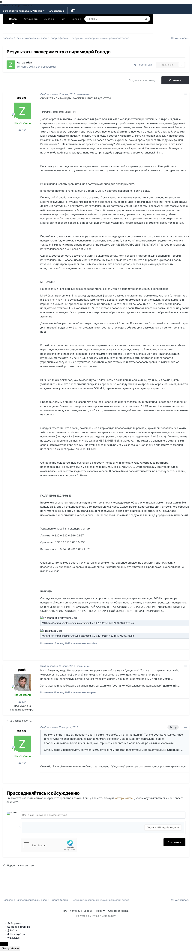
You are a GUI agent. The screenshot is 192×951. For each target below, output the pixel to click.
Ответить (175, 80)
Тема (99, 910)
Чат (63, 18)
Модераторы (66, 28)
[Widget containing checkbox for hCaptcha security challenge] (49, 845)
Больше (76, 18)
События (28, 28)
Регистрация (56, 10)
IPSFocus (86, 910)
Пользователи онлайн (94, 28)
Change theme (10, 948)
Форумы (11, 28)
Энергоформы (47, 66)
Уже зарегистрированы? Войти (23, 10)
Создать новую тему (142, 80)
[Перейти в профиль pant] (22, 682)
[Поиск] (146, 19)
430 (23, 130)
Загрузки (46, 28)
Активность (30, 18)
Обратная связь (118, 910)
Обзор (13, 18)
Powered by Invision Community (96, 915)
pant (22, 670)
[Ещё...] (185, 94)
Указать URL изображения (163, 827)
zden (29, 62)
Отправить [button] (174, 842)
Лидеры (118, 28)
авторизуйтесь (124, 798)
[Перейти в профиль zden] (11, 64)
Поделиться (144, 64)
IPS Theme (70, 910)
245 (23, 702)
